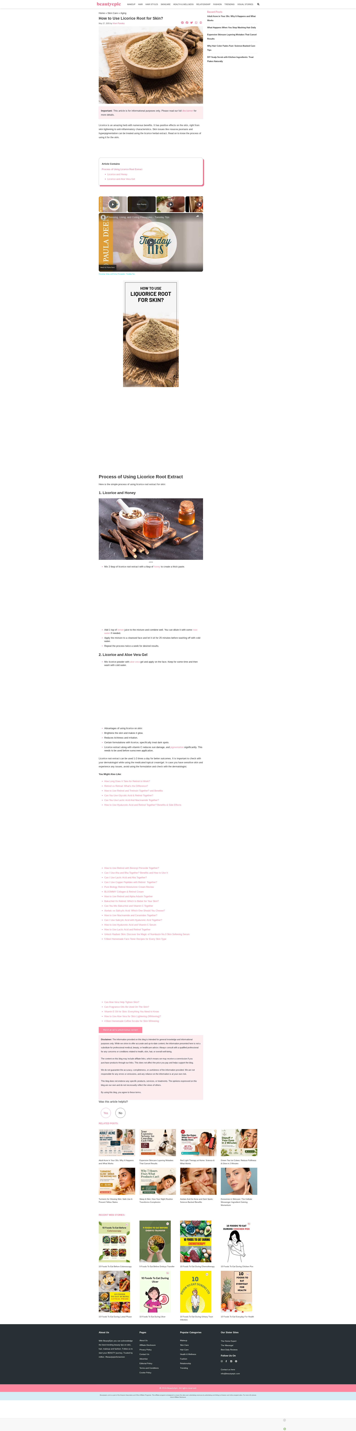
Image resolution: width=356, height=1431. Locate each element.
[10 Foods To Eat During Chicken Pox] (236, 1241)
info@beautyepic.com (230, 1373)
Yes (106, 1113)
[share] (197, 215)
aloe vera (135, 661)
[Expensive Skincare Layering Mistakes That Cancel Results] (157, 1142)
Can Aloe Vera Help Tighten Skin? (121, 1002)
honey (157, 566)
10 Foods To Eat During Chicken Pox (237, 1266)
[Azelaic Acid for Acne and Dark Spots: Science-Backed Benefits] (198, 1181)
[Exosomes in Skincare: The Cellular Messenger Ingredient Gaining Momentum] (239, 1181)
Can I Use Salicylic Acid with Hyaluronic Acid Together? (133, 920)
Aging (123, 13)
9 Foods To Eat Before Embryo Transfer (157, 1266)
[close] (284, 1420)
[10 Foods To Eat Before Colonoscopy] (114, 1241)
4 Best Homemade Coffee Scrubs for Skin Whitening (131, 1021)
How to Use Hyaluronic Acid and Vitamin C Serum (130, 924)
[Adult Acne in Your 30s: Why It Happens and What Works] (117, 1142)
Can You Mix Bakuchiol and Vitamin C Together (128, 906)
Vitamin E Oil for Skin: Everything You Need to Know (131, 1011)
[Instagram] (222, 1361)
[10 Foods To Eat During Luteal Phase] (114, 1291)
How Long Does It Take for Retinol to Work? (127, 781)
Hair (140, 4)
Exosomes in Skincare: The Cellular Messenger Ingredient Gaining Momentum (236, 1202)
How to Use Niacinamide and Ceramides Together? (130, 915)
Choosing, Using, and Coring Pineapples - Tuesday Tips (138, 217)
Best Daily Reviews (229, 1350)
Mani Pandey (119, 23)
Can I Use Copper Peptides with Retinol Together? (130, 882)
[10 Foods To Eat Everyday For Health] (236, 1291)
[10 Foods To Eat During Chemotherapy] (195, 1241)
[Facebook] (227, 1361)
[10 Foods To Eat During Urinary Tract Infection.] (195, 1291)
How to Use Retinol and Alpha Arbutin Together (128, 896)
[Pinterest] (236, 1361)
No (120, 1113)
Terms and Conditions (149, 1368)
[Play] (170, 204)
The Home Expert (228, 1341)
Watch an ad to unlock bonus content (120, 1030)
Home (102, 13)
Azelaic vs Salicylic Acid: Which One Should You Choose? (134, 910)
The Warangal (227, 1345)
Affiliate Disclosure (147, 1345)
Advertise (143, 1359)
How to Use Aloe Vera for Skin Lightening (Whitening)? (132, 1016)
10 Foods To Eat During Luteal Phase (115, 1317)
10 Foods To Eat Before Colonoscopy (115, 1266)
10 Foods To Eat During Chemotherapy (197, 1266)
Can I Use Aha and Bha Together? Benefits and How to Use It (136, 872)
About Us (143, 1340)
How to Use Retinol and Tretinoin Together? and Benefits (133, 790)
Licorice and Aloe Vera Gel (121, 179)
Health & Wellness (183, 4)
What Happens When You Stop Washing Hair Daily (231, 27)
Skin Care (112, 13)
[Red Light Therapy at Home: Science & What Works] (198, 1142)
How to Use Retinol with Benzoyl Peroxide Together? (131, 868)
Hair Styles (151, 4)
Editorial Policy (145, 1363)
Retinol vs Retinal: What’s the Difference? (126, 786)
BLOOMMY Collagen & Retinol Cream (124, 891)
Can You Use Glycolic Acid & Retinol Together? (128, 795)
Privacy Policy (145, 1350)
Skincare (165, 4)
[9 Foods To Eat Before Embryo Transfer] (155, 1241)
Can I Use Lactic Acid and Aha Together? (125, 877)
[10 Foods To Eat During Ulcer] (155, 1291)
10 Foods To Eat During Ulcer (152, 1317)
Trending (229, 4)
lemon (121, 630)
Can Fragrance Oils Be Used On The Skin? (126, 1007)
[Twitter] (231, 1361)
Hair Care (184, 1350)
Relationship (203, 4)
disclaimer (187, 110)
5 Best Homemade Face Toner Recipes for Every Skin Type (135, 939)
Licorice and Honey (117, 174)
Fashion (217, 4)
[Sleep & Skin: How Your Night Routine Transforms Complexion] (157, 1181)
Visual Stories (245, 4)
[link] (103, 217)
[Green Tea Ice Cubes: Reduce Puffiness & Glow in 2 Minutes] (239, 1142)
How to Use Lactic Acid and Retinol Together (127, 929)
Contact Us (144, 1354)
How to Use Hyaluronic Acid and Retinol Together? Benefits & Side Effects (142, 805)
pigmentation (177, 747)
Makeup (131, 4)
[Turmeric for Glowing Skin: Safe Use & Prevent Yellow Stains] (117, 1181)
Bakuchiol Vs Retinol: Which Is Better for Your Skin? (131, 901)
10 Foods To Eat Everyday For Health (237, 1317)
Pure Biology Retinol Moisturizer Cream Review (129, 887)
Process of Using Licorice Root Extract (122, 169)
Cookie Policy (145, 1372)
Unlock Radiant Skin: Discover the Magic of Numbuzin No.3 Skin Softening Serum (147, 934)
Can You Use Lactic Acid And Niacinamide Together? (131, 800)
